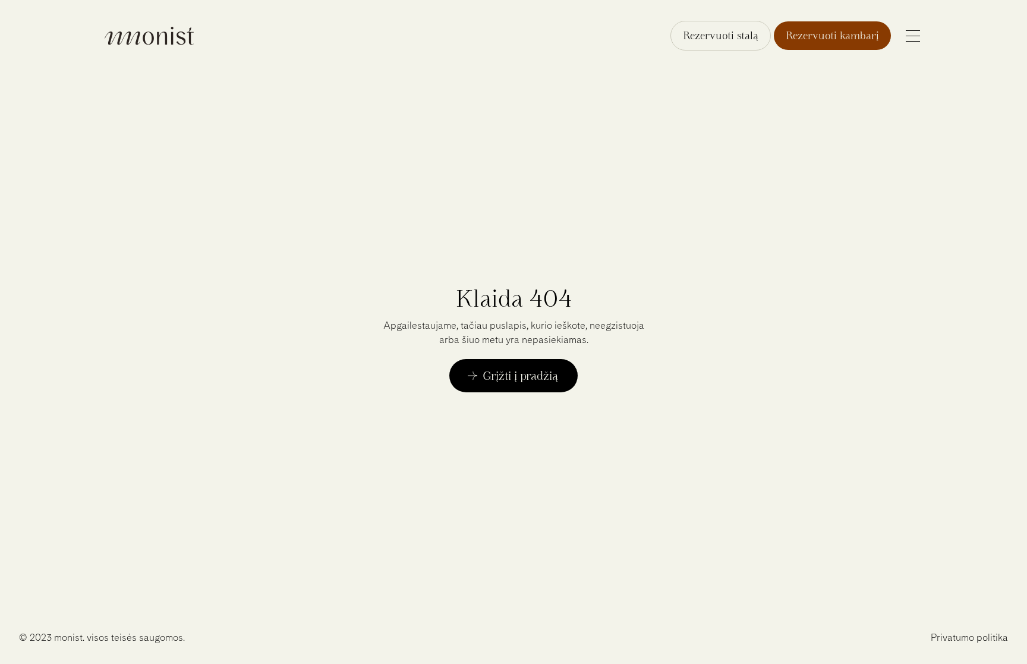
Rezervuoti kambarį (832, 35)
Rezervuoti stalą (720, 35)
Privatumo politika (969, 637)
